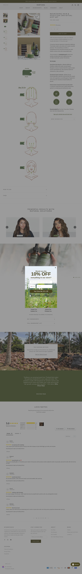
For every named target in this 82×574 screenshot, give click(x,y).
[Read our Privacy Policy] (51, 298)
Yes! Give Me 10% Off (41, 291)
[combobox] (33, 286)
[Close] (55, 267)
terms (45, 302)
